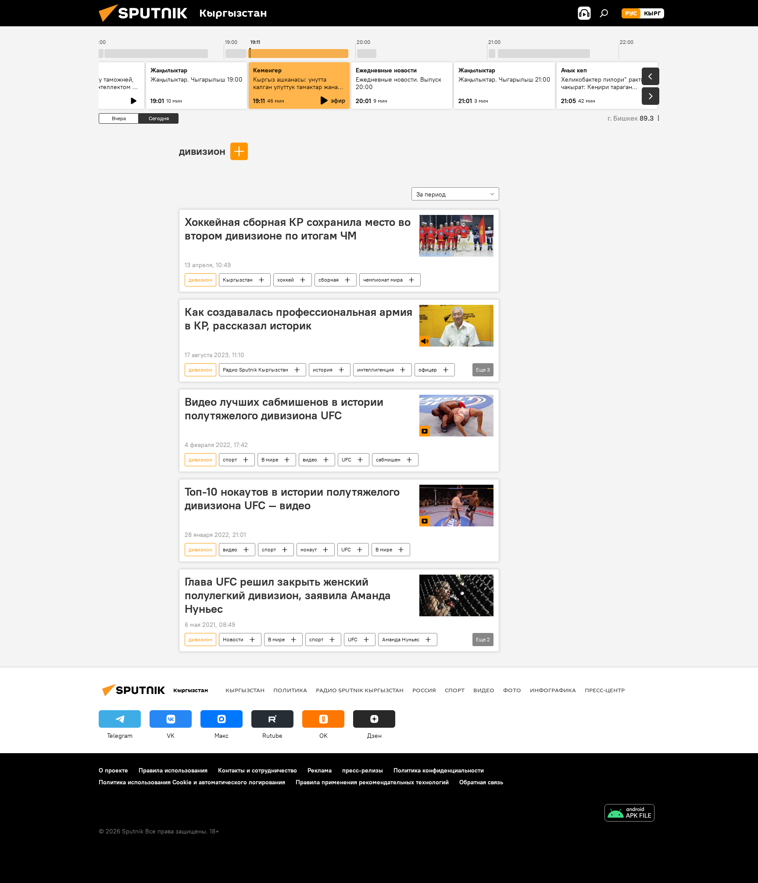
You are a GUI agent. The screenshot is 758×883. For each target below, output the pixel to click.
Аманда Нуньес (400, 639)
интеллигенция (375, 369)
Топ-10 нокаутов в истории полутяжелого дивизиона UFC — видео (292, 498)
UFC (346, 459)
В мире (269, 459)
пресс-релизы (362, 770)
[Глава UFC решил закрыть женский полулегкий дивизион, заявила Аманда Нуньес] (456, 595)
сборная (328, 279)
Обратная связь (481, 782)
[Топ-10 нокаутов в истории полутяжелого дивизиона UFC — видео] (456, 505)
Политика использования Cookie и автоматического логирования (192, 782)
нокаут (308, 549)
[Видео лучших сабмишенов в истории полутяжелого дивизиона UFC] (456, 415)
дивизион (202, 150)
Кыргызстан (238, 279)
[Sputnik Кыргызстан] (146, 24)
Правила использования (173, 770)
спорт (230, 459)
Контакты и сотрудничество (257, 770)
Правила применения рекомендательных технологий (372, 782)
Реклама (319, 770)
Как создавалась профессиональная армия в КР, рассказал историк (298, 318)
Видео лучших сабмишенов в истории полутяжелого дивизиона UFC (284, 408)
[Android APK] (629, 814)
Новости (233, 639)
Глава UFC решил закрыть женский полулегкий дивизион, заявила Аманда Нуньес (288, 595)
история (323, 369)
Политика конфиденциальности (438, 770)
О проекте (113, 770)
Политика (290, 690)
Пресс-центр (605, 690)
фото (512, 690)
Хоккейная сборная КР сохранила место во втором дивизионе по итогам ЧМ (298, 229)
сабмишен (388, 459)
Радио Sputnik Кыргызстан (255, 369)
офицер (427, 369)
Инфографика (553, 690)
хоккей (285, 279)
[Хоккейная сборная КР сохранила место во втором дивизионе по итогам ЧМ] (456, 236)
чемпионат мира (383, 279)
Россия (424, 690)
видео (310, 459)
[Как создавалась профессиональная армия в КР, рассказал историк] (456, 326)
